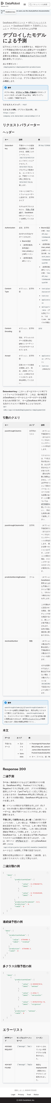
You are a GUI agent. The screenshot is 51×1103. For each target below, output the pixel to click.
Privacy (21, 1094)
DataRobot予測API (22, 25)
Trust (29, 1094)
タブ (21, 841)
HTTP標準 (45, 504)
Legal (13, 1094)
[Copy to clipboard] (47, 873)
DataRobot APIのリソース (14, 22)
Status (36, 1094)
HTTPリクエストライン (31, 719)
